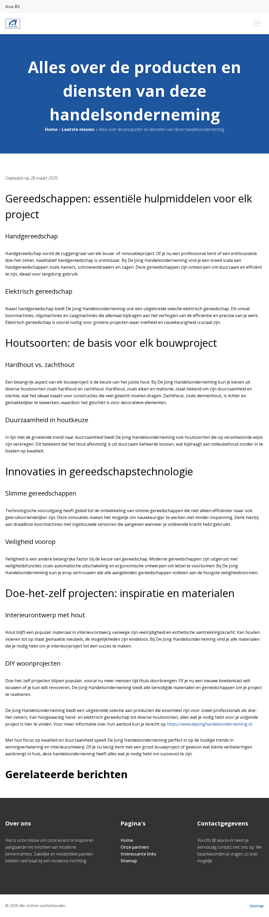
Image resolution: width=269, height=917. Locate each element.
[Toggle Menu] (257, 23)
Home (51, 129)
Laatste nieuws (78, 129)
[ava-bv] (12, 23)
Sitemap (129, 861)
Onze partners (135, 847)
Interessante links (138, 854)
